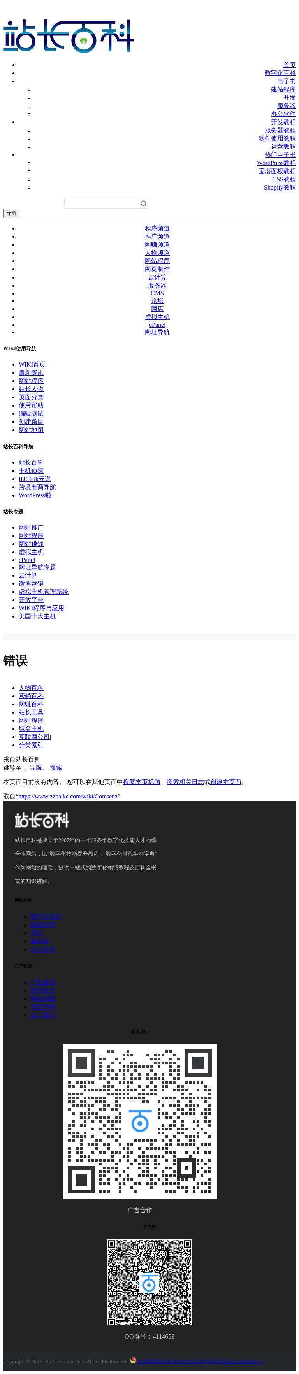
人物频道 (157, 252)
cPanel (157, 324)
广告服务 (42, 982)
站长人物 (31, 389)
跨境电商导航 (37, 487)
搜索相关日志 (185, 782)
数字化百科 (280, 73)
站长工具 (31, 712)
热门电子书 (280, 154)
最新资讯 (31, 372)
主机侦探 (31, 470)
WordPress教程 (276, 163)
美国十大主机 (37, 616)
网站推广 (31, 527)
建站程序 (283, 89)
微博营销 (31, 583)
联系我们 (42, 990)
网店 (157, 308)
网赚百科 (31, 704)
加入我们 (42, 1015)
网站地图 (31, 429)
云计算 (157, 277)
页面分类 (31, 397)
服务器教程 (280, 130)
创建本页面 (225, 782)
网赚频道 (157, 244)
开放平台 (31, 600)
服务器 (286, 105)
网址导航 (157, 332)
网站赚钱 (31, 543)
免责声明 (42, 1007)
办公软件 (283, 114)
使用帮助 (31, 405)
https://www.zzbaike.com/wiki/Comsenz (68, 796)
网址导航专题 (37, 567)
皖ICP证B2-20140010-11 (235, 1361)
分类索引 (31, 745)
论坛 (157, 300)
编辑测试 (31, 413)
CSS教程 (284, 179)
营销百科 (31, 696)
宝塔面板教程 (277, 171)
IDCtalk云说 (35, 479)
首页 (289, 64)
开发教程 (283, 122)
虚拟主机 (157, 317)
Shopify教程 (280, 187)
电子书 (286, 81)
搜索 (56, 767)
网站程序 (157, 261)
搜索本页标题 (141, 782)
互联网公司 (34, 737)
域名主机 (31, 728)
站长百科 (31, 462)
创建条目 (31, 421)
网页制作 (157, 269)
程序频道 (157, 228)
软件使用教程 (277, 138)
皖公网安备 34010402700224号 (171, 1361)
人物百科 (31, 687)
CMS (157, 293)
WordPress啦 (35, 495)
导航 (11, 213)
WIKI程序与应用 (41, 608)
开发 (289, 97)
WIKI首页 (32, 364)
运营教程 (283, 146)
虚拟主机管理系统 (44, 591)
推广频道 (157, 236)
